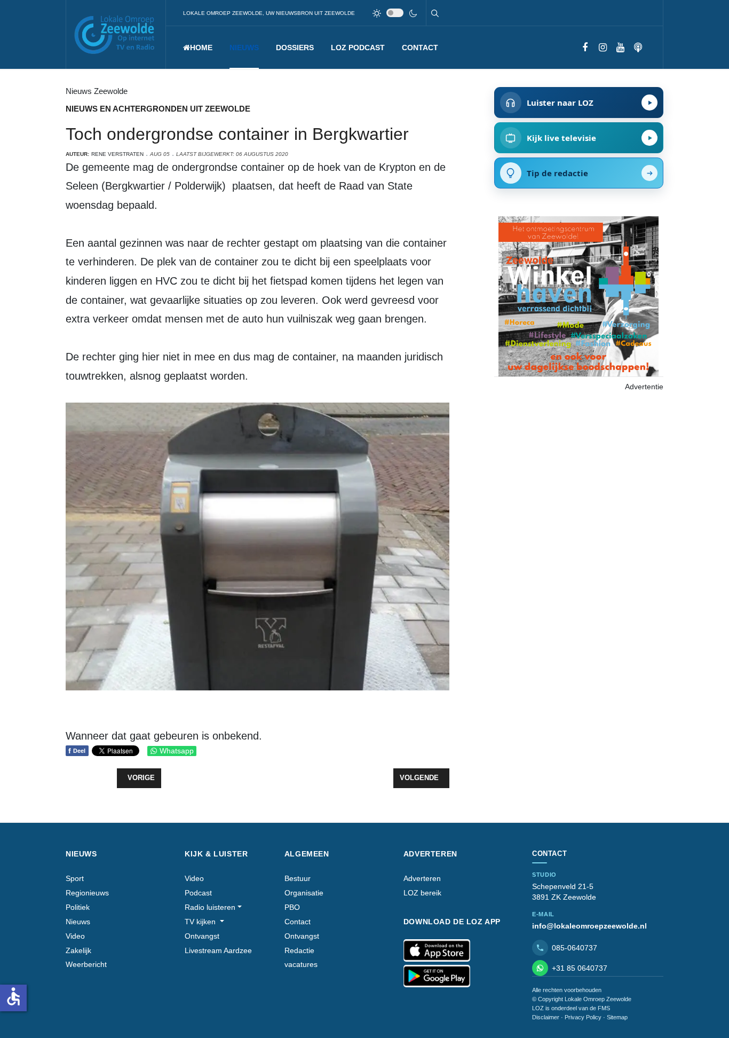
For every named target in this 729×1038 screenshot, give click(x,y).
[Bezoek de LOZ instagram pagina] (603, 48)
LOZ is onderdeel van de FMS (571, 1008)
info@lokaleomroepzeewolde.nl (589, 926)
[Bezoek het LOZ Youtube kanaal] (620, 48)
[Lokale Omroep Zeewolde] (116, 34)
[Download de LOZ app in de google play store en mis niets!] (436, 976)
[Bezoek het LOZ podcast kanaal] (638, 48)
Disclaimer (545, 1017)
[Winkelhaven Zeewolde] (578, 295)
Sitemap (617, 1017)
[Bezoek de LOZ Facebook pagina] (585, 48)
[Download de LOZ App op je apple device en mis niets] (436, 950)
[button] (244, 47)
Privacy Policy (583, 1017)
